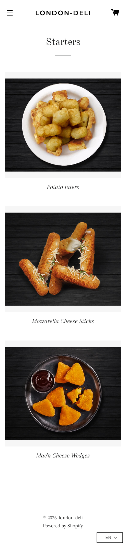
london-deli (63, 13)
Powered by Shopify (63, 526)
